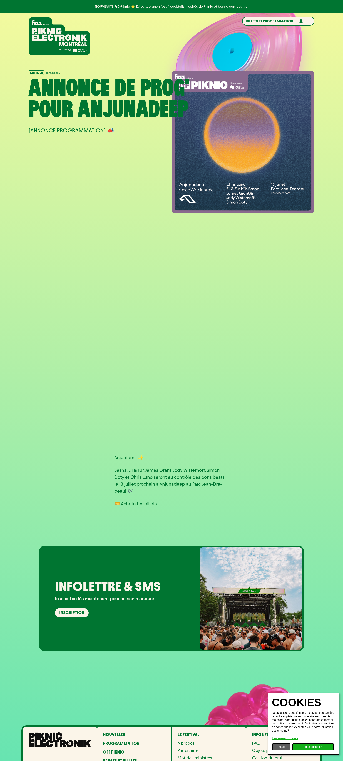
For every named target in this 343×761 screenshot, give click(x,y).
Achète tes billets (139, 503)
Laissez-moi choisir (285, 738)
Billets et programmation (269, 21)
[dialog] (303, 724)
